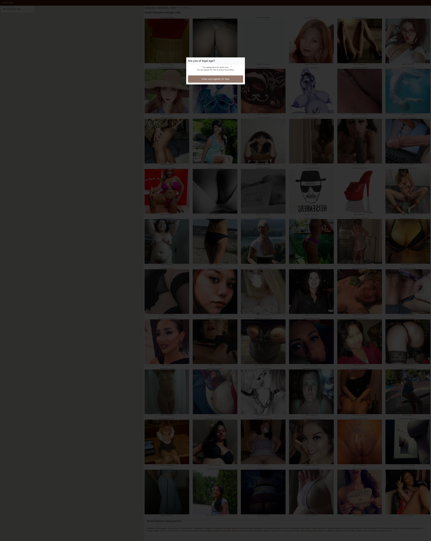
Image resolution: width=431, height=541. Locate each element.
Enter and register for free (215, 79)
